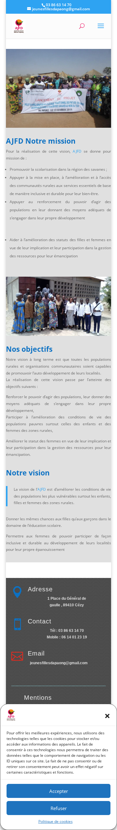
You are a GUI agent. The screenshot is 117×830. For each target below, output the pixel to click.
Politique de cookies (55, 821)
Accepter (58, 791)
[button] (107, 716)
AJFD (77, 151)
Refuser (59, 808)
